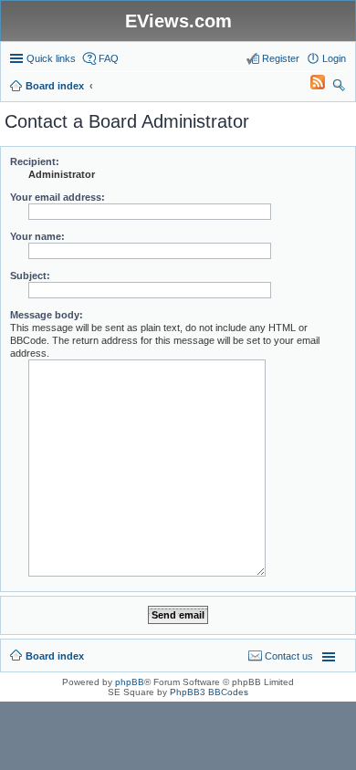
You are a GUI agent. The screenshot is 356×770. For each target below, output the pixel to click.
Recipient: (34, 161)
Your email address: (57, 197)
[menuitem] (309, 86)
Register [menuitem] (280, 58)
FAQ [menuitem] (109, 58)
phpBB (129, 682)
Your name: (37, 236)
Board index (55, 655)
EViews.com (178, 21)
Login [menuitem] (334, 58)
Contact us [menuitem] (289, 655)
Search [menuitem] (338, 87)
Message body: (46, 314)
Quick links (51, 58)
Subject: (30, 275)
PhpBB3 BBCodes (209, 692)
